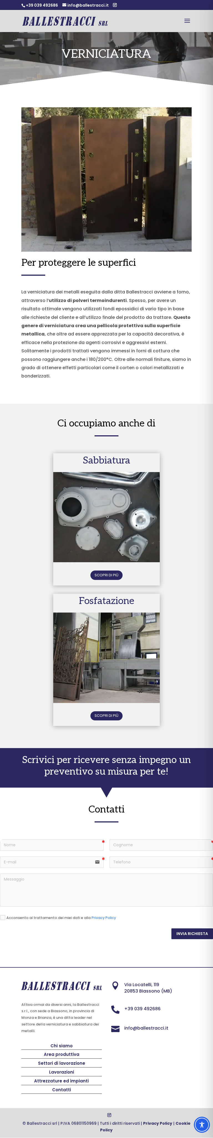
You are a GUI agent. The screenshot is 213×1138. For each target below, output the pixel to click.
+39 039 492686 (142, 1009)
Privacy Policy (104, 917)
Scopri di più (106, 575)
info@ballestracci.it (146, 1028)
